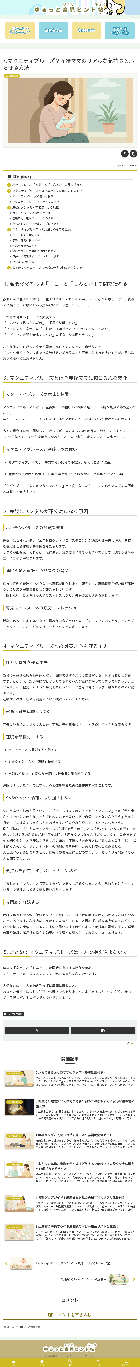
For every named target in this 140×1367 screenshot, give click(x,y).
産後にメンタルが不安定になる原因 (35, 207)
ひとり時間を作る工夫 (26, 235)
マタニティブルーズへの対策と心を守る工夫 (41, 229)
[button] (133, 153)
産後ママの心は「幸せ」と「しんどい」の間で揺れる (47, 185)
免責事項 (52, 1356)
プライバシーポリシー (82, 1356)
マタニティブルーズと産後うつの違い (35, 201)
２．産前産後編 (14, 1013)
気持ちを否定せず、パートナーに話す (35, 256)
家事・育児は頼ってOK (26, 240)
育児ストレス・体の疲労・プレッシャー (37, 223)
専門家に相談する (23, 262)
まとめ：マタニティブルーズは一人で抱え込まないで (47, 267)
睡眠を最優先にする (24, 245)
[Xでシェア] (125, 153)
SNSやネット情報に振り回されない (34, 251)
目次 (16, 176)
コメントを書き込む (73, 1314)
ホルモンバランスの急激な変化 (31, 213)
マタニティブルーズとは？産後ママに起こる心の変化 (47, 191)
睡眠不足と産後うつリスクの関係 (32, 218)
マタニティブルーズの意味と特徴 (32, 196)
